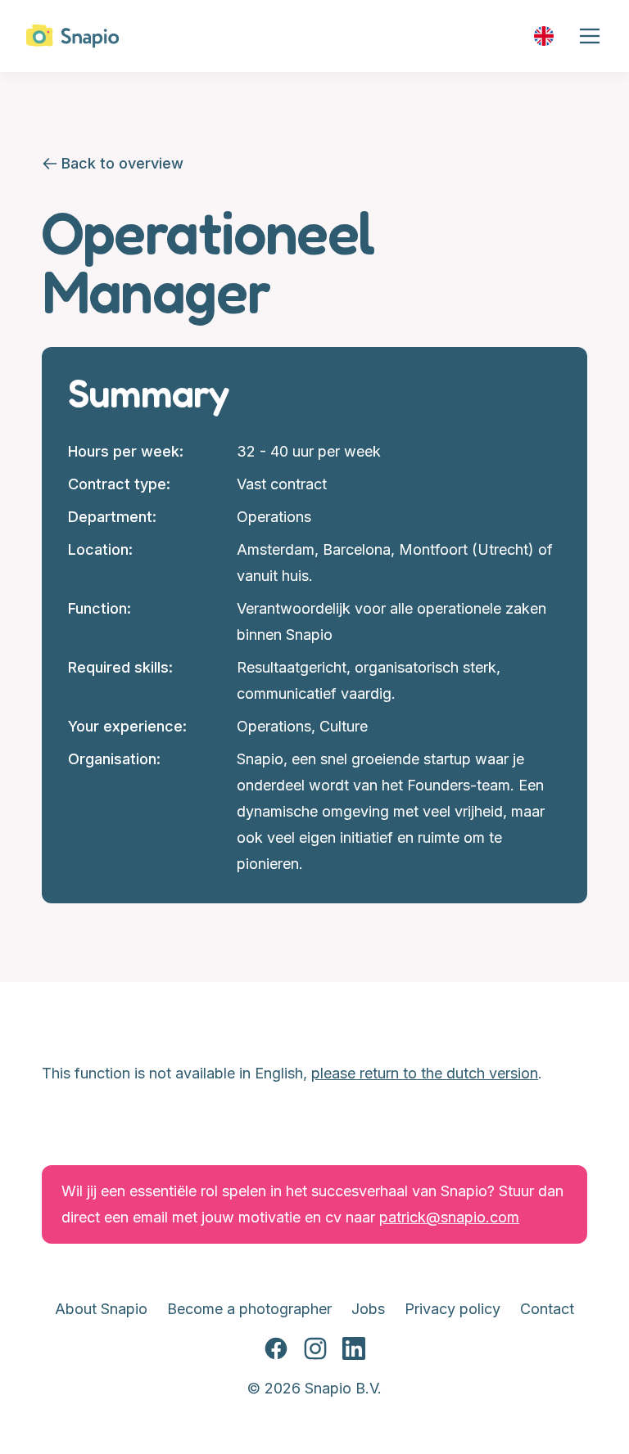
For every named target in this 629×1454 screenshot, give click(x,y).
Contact (547, 1308)
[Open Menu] (590, 36)
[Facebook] (276, 1348)
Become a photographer (249, 1308)
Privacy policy (452, 1308)
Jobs (368, 1308)
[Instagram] (315, 1348)
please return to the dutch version (424, 1073)
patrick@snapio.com (449, 1217)
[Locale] (543, 36)
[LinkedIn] (354, 1348)
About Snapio (101, 1308)
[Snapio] (73, 36)
